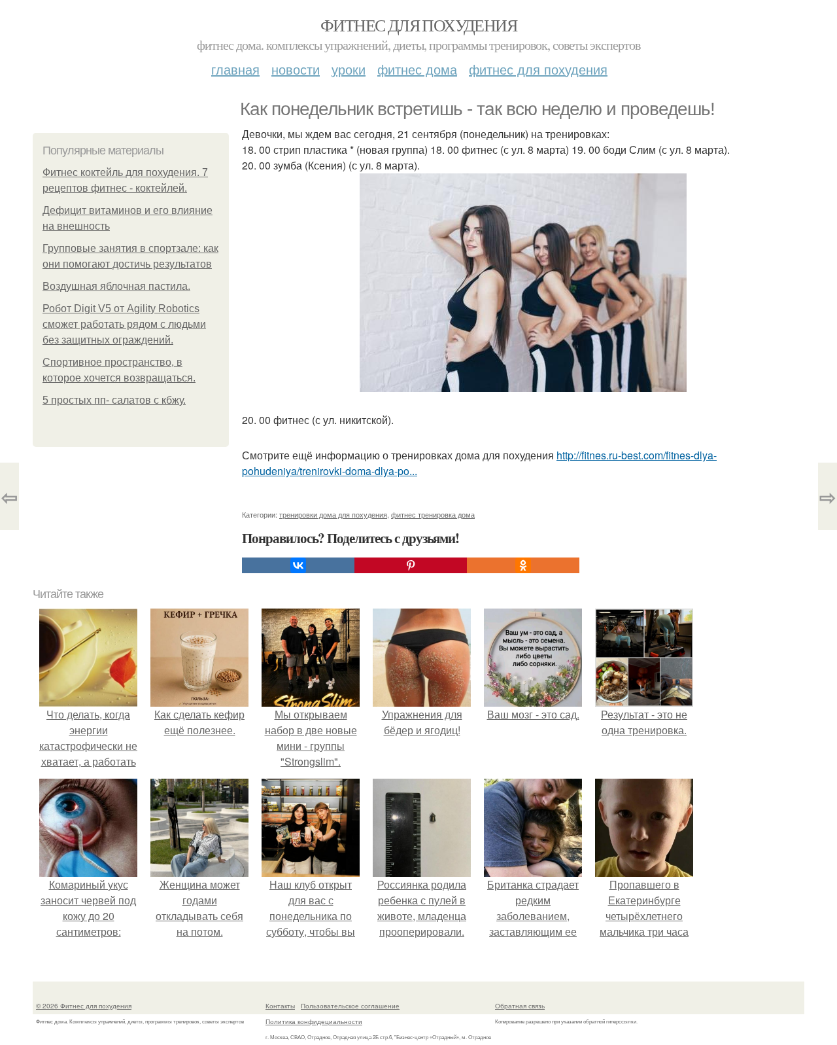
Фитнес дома (417, 69)
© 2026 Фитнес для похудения (83, 1005)
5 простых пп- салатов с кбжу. (114, 400)
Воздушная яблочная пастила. (116, 286)
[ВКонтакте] (298, 565)
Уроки (349, 69)
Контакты (280, 1005)
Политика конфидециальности (313, 1021)
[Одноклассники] (523, 565)
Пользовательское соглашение (350, 1005)
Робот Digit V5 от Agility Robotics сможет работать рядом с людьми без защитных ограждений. (124, 324)
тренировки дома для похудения (333, 514)
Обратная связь (520, 1005)
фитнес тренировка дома (433, 514)
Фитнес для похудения (418, 25)
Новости (295, 69)
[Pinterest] (410, 565)
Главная (235, 69)
